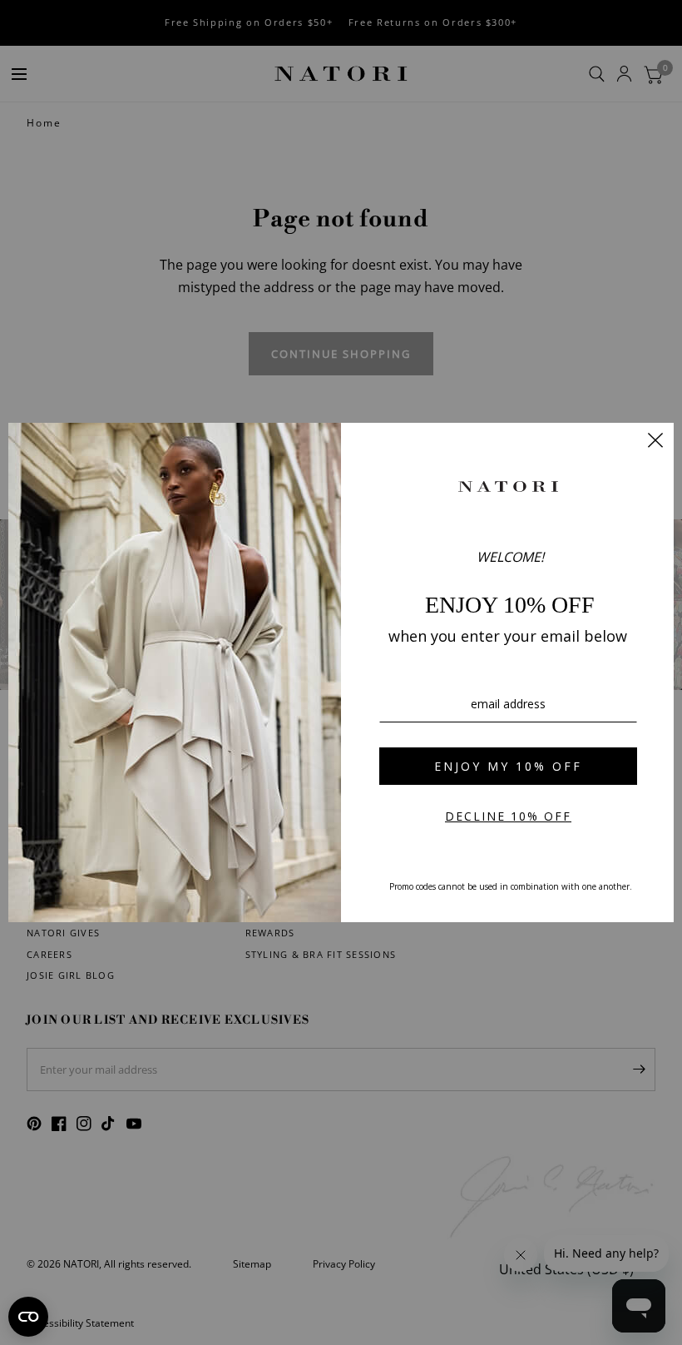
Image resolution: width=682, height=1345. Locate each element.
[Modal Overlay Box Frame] (341, 672)
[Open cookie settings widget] (28, 1317)
